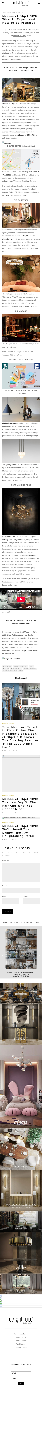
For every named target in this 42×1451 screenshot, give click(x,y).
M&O (32, 666)
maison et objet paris (10, 670)
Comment (5, 861)
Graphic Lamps (21, 1347)
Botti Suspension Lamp (11, 536)
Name (4, 886)
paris (21, 670)
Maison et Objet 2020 (17, 12)
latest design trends (21, 666)
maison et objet (16, 668)
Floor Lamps (21, 1337)
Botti (31, 555)
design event (8, 666)
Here (7, 195)
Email (4, 896)
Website (25, 896)
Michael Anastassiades (11, 423)
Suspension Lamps (21, 1334)
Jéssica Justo (6, 12)
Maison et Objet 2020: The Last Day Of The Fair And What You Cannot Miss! (20, 803)
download (7, 651)
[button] (39, 955)
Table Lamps (21, 1341)
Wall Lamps (21, 1344)
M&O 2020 (6, 668)
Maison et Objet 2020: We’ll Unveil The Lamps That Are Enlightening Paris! (20, 830)
